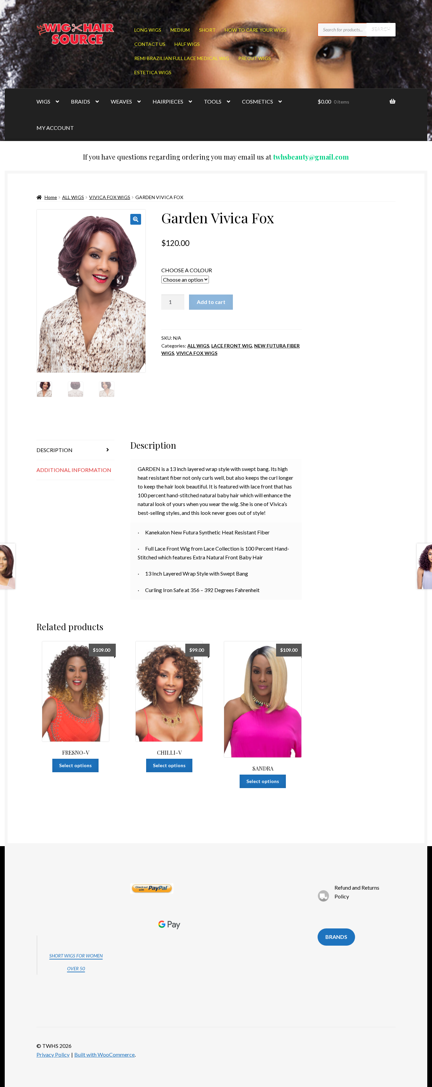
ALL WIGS (73, 197)
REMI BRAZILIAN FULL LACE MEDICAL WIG (181, 58)
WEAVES (121, 101)
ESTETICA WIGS (152, 72)
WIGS (43, 101)
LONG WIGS (147, 30)
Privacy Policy (53, 1054)
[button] (135, 219)
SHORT (207, 30)
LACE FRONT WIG (231, 346)
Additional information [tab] (73, 470)
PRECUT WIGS (254, 58)
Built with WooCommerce (104, 1054)
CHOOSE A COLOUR (186, 270)
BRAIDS (80, 101)
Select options (75, 765)
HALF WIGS (187, 44)
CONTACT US (149, 44)
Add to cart (211, 302)
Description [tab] (54, 450)
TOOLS (212, 101)
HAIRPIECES (168, 101)
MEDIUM (180, 30)
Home (51, 197)
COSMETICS (257, 101)
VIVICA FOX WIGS (109, 197)
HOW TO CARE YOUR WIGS (256, 30)
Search (381, 29)
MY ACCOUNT (55, 127)
